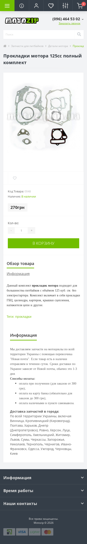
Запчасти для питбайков (27, 46)
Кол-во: (13, 223)
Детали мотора (58, 46)
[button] (36, 5)
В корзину (43, 243)
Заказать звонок (69, 23)
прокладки (23, 316)
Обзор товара (20, 263)
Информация (18, 273)
